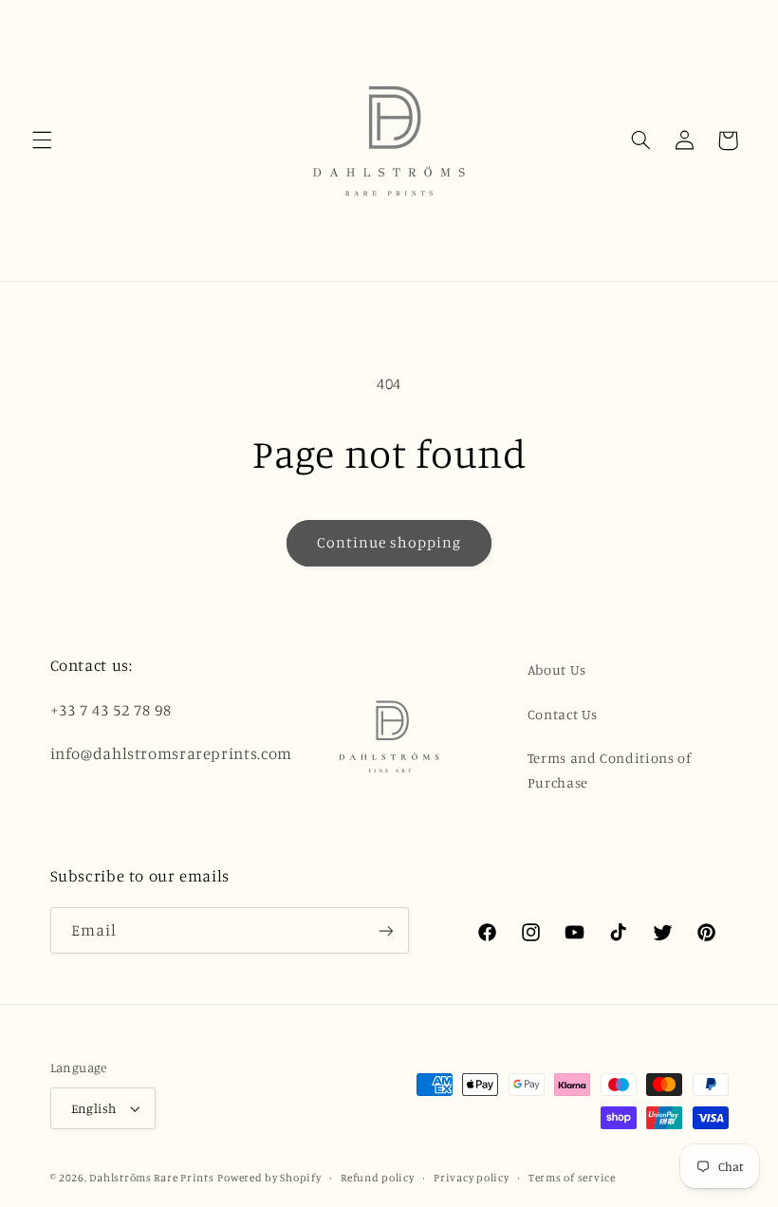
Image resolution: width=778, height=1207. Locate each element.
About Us (557, 669)
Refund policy (378, 1177)
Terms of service (572, 1177)
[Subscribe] (385, 930)
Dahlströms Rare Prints (151, 1177)
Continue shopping (389, 542)
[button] (42, 140)
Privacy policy (471, 1177)
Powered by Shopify (269, 1177)
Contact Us (563, 714)
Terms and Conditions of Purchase (610, 770)
